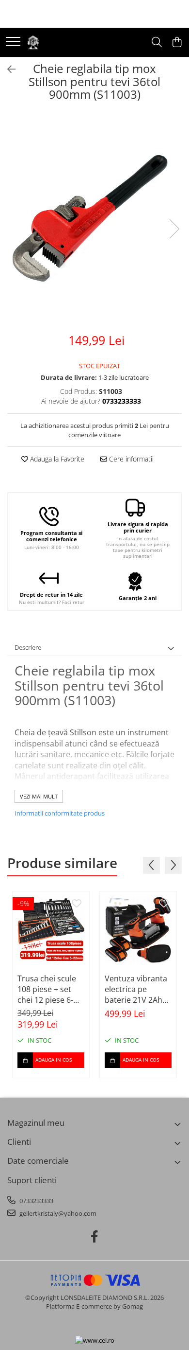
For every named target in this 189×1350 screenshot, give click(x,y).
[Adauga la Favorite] (76, 904)
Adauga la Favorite (56, 458)
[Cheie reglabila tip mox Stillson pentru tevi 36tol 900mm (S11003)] (94, 218)
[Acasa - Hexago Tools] (33, 42)
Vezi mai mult (39, 796)
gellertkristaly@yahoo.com (57, 1213)
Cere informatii (130, 458)
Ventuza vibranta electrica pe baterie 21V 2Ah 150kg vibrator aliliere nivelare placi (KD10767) (136, 989)
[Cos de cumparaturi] (177, 42)
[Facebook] (94, 1236)
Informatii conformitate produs (60, 813)
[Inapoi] (7, 69)
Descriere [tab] (28, 647)
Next (174, 229)
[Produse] (13, 42)
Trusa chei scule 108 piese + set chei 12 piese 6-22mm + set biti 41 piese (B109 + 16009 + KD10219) (50, 989)
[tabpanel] (94, 218)
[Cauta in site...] (157, 42)
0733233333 (35, 1200)
